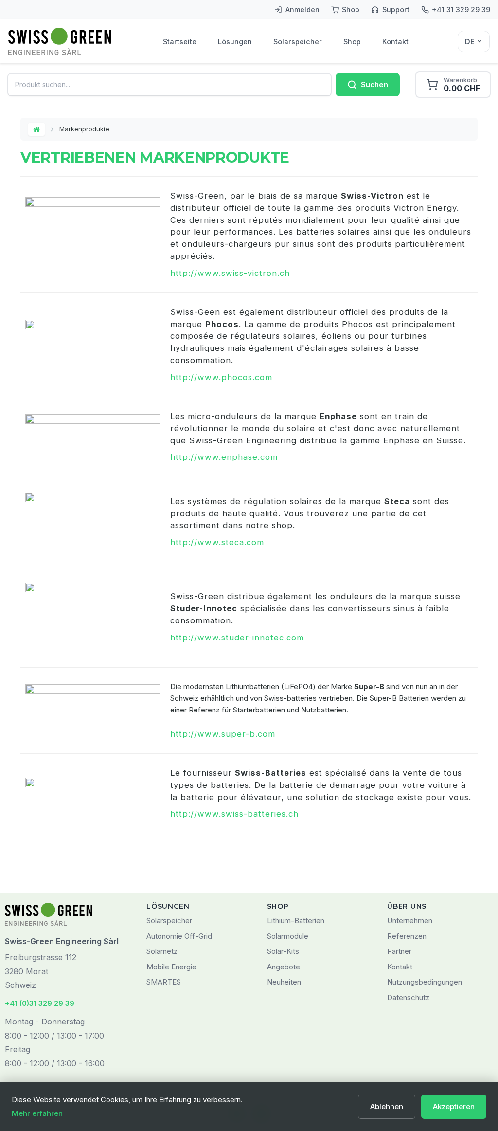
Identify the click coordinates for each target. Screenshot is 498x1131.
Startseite (179, 41)
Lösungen (235, 41)
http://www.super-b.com (222, 734)
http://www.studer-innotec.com (237, 637)
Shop (352, 41)
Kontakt (395, 41)
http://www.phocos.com (221, 377)
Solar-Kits (283, 951)
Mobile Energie (171, 966)
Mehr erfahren (37, 1113)
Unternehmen (409, 920)
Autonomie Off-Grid (179, 936)
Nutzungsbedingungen (424, 981)
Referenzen (407, 936)
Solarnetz (162, 951)
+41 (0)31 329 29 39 (39, 1003)
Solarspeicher (297, 41)
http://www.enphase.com (224, 457)
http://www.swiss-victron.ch (230, 273)
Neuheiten (284, 981)
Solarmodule (287, 936)
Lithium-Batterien (295, 920)
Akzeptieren (454, 1106)
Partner (399, 951)
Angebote (283, 966)
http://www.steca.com (217, 542)
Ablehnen (386, 1106)
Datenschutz (408, 997)
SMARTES (163, 981)
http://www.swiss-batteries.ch (234, 814)
